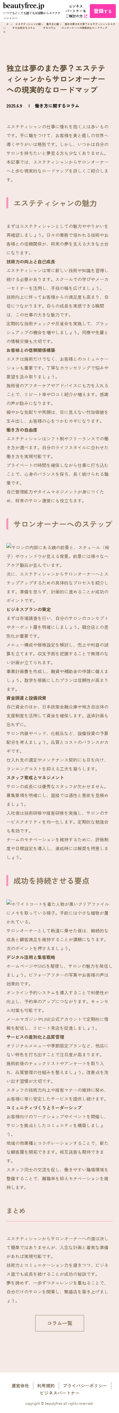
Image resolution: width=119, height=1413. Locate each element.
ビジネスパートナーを (75, 11)
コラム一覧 (59, 1323)
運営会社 (20, 1385)
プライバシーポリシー (85, 1385)
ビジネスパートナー (60, 1393)
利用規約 (46, 1385)
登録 (103, 11)
